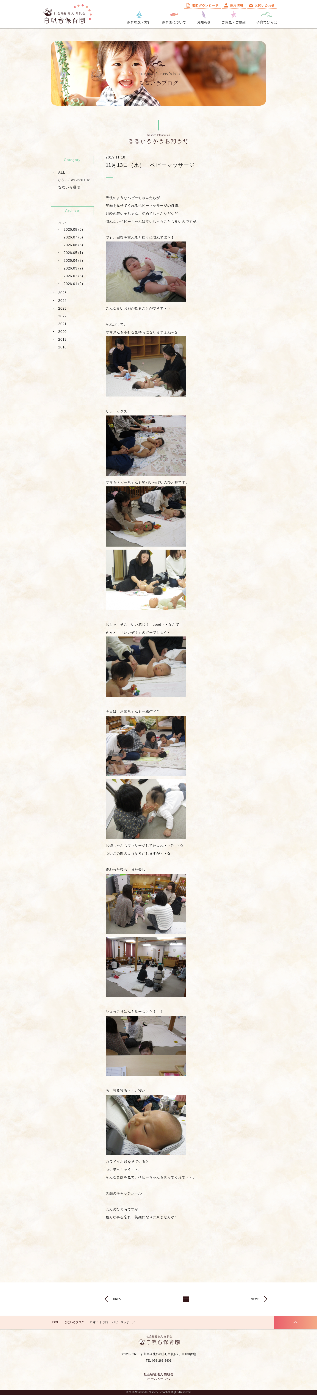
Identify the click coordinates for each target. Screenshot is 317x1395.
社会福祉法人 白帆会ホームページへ (159, 1376)
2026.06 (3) (73, 245)
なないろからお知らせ (74, 180)
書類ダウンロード (205, 5)
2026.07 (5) (73, 237)
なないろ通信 (69, 187)
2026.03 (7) (73, 268)
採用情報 (236, 5)
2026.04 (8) (73, 260)
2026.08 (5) (73, 229)
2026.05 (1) (73, 253)
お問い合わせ (265, 5)
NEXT (255, 1299)
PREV (117, 1299)
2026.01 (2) (73, 284)
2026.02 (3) (73, 276)
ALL (61, 172)
